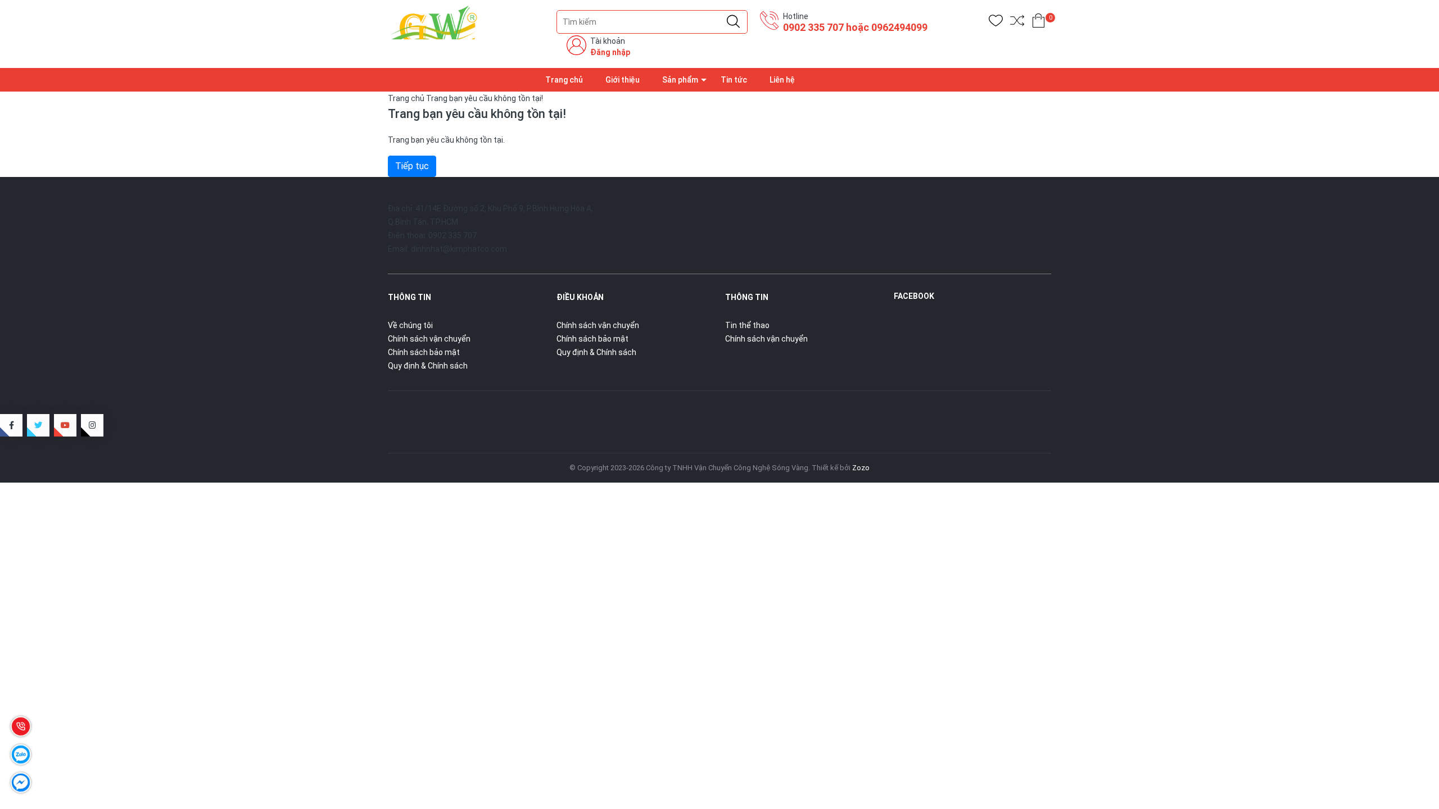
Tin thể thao (747, 325)
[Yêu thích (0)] (996, 22)
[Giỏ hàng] (1038, 22)
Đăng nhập (610, 52)
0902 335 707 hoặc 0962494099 (855, 27)
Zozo (861, 467)
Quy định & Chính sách (428, 365)
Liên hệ (782, 79)
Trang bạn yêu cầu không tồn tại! (484, 98)
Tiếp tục (412, 166)
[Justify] (733, 22)
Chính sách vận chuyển (429, 338)
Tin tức (734, 79)
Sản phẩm (680, 79)
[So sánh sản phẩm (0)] (1017, 22)
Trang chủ (564, 79)
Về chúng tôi (410, 325)
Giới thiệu (622, 79)
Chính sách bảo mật (424, 352)
